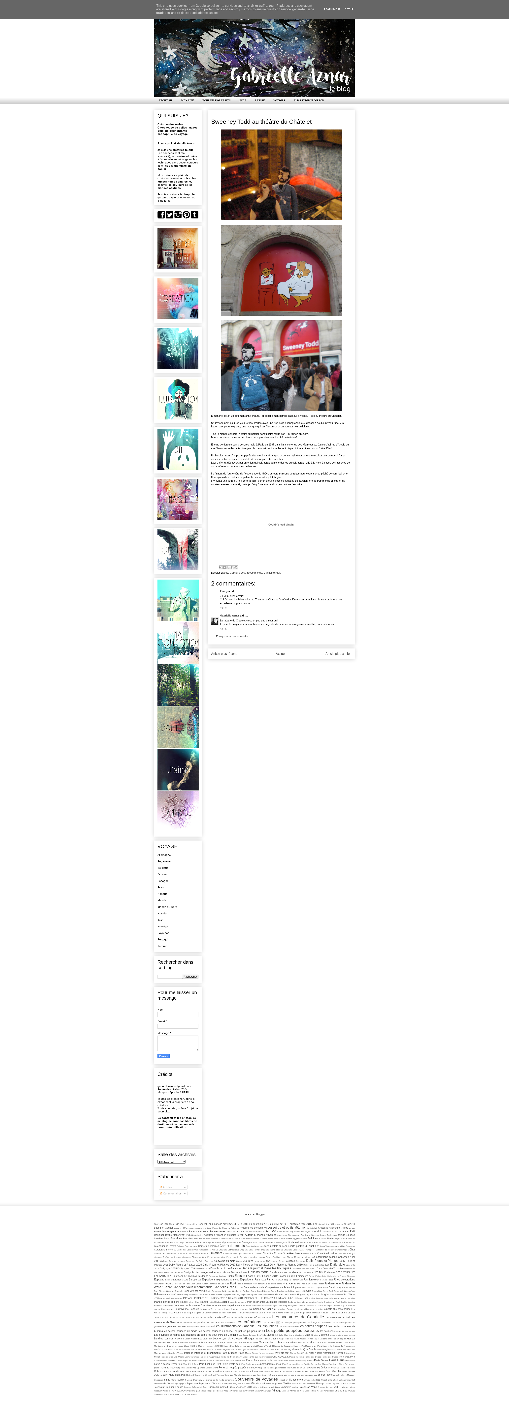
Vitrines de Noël (296, 1391)
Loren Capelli (191, 1339)
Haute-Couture (175, 1294)
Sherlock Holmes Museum (343, 1375)
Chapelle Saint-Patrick (250, 1250)
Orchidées (198, 1357)
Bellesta (322, 1239)
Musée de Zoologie (237, 1349)
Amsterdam (160, 1231)
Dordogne (202, 1276)
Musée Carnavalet (248, 1346)
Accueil (281, 653)
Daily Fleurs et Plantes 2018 (252, 1264)
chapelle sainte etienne (272, 1250)
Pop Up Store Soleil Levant (205, 1368)
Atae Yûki (336, 1231)
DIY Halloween (175, 1276)
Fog (183, 1284)
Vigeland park (193, 1391)
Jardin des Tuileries (276, 1302)
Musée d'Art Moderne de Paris (307, 1346)
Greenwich (339, 1291)
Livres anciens (336, 1335)
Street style (296, 1379)
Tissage (320, 1383)
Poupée (233, 1367)
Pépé (185, 1364)
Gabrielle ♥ (333, 1283)
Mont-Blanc (350, 1342)
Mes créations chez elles (274, 1342)
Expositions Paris (250, 1279)
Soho (173, 1380)
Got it (349, 9)
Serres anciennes (309, 1375)
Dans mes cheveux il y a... (304, 1269)
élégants (351, 1276)
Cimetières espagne (211, 1257)
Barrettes (188, 1238)
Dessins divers (239, 1272)
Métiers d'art (296, 1342)
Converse (209, 1261)
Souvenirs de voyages (256, 1379)
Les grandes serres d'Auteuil (200, 1326)
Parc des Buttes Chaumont (227, 1360)
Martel (246, 1342)
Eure (186, 1280)
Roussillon (320, 1371)
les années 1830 (173, 1317)
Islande (162, 913)
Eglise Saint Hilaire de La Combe (330, 1276)
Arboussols (259, 1231)
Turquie (162, 946)
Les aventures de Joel (337, 1317)
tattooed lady (230, 1384)
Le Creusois (269, 1313)
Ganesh (324, 1287)
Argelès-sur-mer (297, 1231)
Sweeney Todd (306, 415)
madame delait (263, 1339)
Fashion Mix (297, 1280)
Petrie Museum (252, 1364)
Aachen (169, 1227)
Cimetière (215, 1253)
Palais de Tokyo (296, 1357)
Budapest (293, 1242)
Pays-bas (163, 932)
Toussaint (159, 1387)
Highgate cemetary (231, 1295)
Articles (167, 1187)
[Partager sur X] (228, 567)
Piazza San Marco (319, 1364)
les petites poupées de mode (180, 1331)
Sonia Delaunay (194, 1380)
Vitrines (285, 1391)
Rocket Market (301, 1371)
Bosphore (210, 1242)
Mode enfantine (318, 1342)
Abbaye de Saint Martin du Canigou (212, 1228)
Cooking (240, 1261)
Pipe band (333, 1364)
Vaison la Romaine (261, 1387)
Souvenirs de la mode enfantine (218, 1380)
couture (274, 1261)
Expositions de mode (227, 1279)
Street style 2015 (312, 1380)
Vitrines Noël (310, 1391)
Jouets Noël (168, 1305)
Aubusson (209, 1235)
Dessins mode (258, 1272)
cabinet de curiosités (330, 1242)
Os (263, 1357)
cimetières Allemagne (192, 1257)
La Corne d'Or (206, 1309)
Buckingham (281, 1242)
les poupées (326, 1331)
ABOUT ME (166, 100)
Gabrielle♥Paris (272, 572)
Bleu (345, 1239)
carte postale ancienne (276, 1246)
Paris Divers (321, 1360)
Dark (319, 1268)
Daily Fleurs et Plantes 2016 (185, 1264)
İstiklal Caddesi (216, 1302)
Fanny (224, 591)
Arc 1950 (270, 1231)
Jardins (312, 1302)
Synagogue (180, 1384)
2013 (233, 1223)
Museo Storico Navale (255, 1353)
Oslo (274, 1356)
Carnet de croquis (232, 1245)
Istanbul (204, 1302)
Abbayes (235, 1228)
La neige (319, 1309)
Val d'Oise (275, 1387)
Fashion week (311, 1279)
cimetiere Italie (309, 1253)
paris (269, 1360)
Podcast (174, 1367)
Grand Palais (277, 1291)
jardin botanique (237, 1302)
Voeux (320, 1391)
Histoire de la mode (285, 1294)
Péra (196, 1364)
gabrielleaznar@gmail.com (174, 1086)
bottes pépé (221, 1242)
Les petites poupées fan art (249, 1331)
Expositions (209, 1279)
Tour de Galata (347, 1384)
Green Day (317, 1291)
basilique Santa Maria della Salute (269, 1239)
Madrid (274, 1338)
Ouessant (283, 1356)
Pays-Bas (176, 1364)
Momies (331, 1342)
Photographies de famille (298, 1364)
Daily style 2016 (186, 1268)
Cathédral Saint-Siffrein (187, 1250)
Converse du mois (224, 1260)
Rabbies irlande (163, 1371)
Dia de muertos (278, 1272)
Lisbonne (324, 1334)
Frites (314, 1284)
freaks (297, 1283)
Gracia (253, 1291)
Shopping (158, 1380)
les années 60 (249, 1317)
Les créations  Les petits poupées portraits (284, 1322)
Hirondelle (262, 1295)
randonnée (179, 1371)
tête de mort (258, 1383)
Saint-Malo (168, 1374)
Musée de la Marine (197, 1349)
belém (304, 1239)
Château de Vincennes (187, 1253)
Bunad (303, 1242)
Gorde (208, 1291)
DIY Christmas (327, 1272)
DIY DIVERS (343, 1272)
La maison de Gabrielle (262, 1308)
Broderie (271, 1242)
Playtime (164, 1367)
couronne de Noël (262, 1261)
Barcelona (176, 1238)
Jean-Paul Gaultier (339, 1302)
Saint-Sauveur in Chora (200, 1375)
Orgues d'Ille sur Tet (252, 1357)
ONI (175, 1357)
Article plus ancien (338, 653)
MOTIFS (193, 1346)
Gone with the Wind (194, 1291)
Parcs (242, 1360)
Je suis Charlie (323, 1302)
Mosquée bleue (182, 1346)
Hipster (254, 1295)
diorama (296, 1272)
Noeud (318, 1353)
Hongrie (162, 893)
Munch (219, 1345)
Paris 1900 (278, 1360)
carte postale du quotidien (304, 1246)
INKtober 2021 (286, 1298)
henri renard (216, 1295)
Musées (188, 1352)
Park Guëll (350, 1360)
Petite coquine (237, 1364)
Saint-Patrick (181, 1374)
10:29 (223, 608)
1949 (182, 1224)
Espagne (163, 880)
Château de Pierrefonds (165, 1253)
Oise (171, 1357)
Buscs (317, 1242)
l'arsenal (301, 1305)
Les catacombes (227, 1322)
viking (203, 1391)
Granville (306, 1291)
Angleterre (164, 861)
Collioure (164, 1261)
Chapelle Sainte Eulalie (295, 1250)
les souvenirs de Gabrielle (223, 1334)
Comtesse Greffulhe (195, 1261)
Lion (316, 1335)
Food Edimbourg (244, 1284)
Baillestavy (332, 1235)
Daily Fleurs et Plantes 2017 (219, 1264)
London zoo (349, 1335)
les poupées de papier (344, 1331)
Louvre (217, 1338)
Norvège (162, 926)
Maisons (323, 1339)
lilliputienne (289, 1335)
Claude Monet (293, 1257)
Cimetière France (292, 1253)
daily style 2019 (202, 1269)
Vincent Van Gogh (263, 1391)
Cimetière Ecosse (272, 1253)
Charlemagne (342, 1250)
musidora (270, 1353)
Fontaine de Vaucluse (219, 1284)
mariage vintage (217, 1342)
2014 (239, 1223)
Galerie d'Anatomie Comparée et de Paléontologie (271, 1287)
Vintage (276, 1390)
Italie (160, 920)
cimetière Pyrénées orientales (167, 1257)
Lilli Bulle (279, 1335)
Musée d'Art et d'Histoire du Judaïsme (275, 1346)
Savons (273, 1375)
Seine (280, 1375)
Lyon (224, 1339)
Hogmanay (303, 1294)
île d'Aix (348, 1294)
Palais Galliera (347, 1356)
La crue (217, 1309)
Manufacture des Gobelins (166, 1342)
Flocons (177, 1284)
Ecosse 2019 (270, 1275)
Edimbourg (302, 1276)
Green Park (327, 1291)
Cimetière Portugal (346, 1253)
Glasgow (170, 1291)
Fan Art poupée (283, 1280)
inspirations (317, 1298)
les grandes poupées (174, 1326)
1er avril (202, 1224)
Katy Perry (282, 1305)
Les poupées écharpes (167, 1334)
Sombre (181, 1379)
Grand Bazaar (263, 1291)
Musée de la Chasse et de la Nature (171, 1349)
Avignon (296, 1235)
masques (254, 1342)
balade (341, 1235)
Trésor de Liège (199, 1387)
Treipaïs (187, 1387)
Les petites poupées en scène (215, 1331)
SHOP (242, 100)
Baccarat (315, 1235)
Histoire (270, 1295)
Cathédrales (233, 1250)
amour (352, 1228)
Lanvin (260, 1313)
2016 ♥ (310, 1223)
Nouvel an (350, 1353)
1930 (171, 1224)
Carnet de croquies (208, 1246)
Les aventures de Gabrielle (298, 1316)
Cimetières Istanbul (248, 1257)
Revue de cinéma (213, 1371)
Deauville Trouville (332, 1268)
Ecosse (162, 874)
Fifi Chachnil (159, 1284)
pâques (195, 1360)
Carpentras (258, 1246)
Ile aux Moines (336, 1295)
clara (284, 1257)
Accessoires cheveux (251, 1227)
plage (156, 1368)
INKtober (188, 1298)
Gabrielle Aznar (229, 615)
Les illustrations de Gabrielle (234, 1326)
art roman (326, 1231)
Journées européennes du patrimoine (221, 1305)
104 (156, 1224)
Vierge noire (168, 1391)
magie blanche (286, 1339)
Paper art (187, 1360)
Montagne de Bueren (164, 1346)
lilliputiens (299, 1335)
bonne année (192, 1242)
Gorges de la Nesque (222, 1291)
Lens (333, 1313)
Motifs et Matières (206, 1346)
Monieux (340, 1342)
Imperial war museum (172, 1298)
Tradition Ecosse (174, 1387)
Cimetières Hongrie (230, 1257)
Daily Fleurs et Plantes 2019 (286, 1264)
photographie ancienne (273, 1364)
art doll (317, 1231)
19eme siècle (191, 1224)
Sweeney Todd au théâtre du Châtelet (261, 121)
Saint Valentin (333, 1371)
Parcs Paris (252, 1360)
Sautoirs (266, 1375)
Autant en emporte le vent (230, 1235)
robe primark (275, 1371)
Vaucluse (305, 1387)
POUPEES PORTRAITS (216, 100)
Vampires (286, 1387)
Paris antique (290, 1360)
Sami (226, 1375)
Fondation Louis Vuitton (197, 1284)
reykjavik (226, 1371)
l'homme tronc (167, 1309)
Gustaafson (349, 1291)
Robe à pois (252, 1371)
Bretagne (247, 1242)
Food (233, 1283)
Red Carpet (191, 1371)
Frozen (321, 1284)
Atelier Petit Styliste (183, 1235)
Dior (289, 1272)
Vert (336, 1387)
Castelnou (350, 1246)
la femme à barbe (230, 1309)
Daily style (337, 1264)
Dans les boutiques (277, 1268)
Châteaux (203, 1253)
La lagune (243, 1309)
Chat (352, 1249)
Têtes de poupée (274, 1384)
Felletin (323, 1280)
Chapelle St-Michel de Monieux (320, 1250)
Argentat (309, 1231)
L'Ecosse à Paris (313, 1305)
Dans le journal (252, 1268)
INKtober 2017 (219, 1298)
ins (310, 1298)
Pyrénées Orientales (328, 1367)
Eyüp (263, 1280)
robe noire (264, 1371)
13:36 (223, 629)
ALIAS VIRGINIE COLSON (309, 100)
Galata (240, 1287)
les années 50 (234, 1317)
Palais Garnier (160, 1360)
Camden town (191, 1246)
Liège (271, 1334)
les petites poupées (313, 1326)
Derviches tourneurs (173, 1272)
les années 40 (218, 1317)
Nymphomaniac (161, 1357)
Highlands (245, 1295)
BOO (202, 1242)
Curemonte (300, 1261)
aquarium (249, 1231)
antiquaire (231, 1231)
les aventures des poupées (192, 1322)
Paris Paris (337, 1360)
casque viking (338, 1246)
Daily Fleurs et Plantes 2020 (316, 1265)
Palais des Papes (330, 1357)
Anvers (240, 1231)
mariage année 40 (198, 1342)
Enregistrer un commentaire (232, 636)
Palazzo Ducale (175, 1360)
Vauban (295, 1387)
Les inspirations (267, 1326)
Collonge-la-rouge (177, 1261)
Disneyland (308, 1272)
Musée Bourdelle (231, 1346)
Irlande (161, 900)
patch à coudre (162, 1364)
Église (312, 1276)
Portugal (162, 939)
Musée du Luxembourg (280, 1349)
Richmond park (238, 1371)
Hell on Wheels (203, 1295)
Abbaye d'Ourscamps (184, 1228)
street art (284, 1380)
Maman (351, 1338)
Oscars (268, 1357)
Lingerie (308, 1334)
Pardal (263, 1360)
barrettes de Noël (202, 1239)
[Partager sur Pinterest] (236, 567)
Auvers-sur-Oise (284, 1235)
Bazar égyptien (293, 1239)
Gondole (179, 1291)
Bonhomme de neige (174, 1242)
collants (333, 1257)
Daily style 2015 (168, 1268)
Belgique (162, 867)
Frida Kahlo (306, 1284)
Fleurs (169, 1283)
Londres (158, 1338)
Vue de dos (341, 1390)
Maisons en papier (337, 1339)
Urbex (231, 1387)
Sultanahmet (345, 1380)
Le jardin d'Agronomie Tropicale (305, 1313)
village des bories (215, 1391)
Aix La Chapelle (319, 1227)
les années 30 (203, 1317)
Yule (165, 1394)
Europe (193, 1279)
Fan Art (271, 1279)
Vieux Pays (180, 1390)
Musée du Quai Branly (304, 1349)
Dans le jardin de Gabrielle (225, 1268)
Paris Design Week (305, 1360)
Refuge (200, 1371)
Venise (315, 1387)
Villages (227, 1391)
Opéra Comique (185, 1357)
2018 (346, 1224)
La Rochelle (177, 1312)
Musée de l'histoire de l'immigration (338, 1346)
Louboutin (207, 1339)
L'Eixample (327, 1305)
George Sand (342, 1287)
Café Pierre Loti (347, 1242)
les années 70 (264, 1317)
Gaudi (332, 1287)
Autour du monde (255, 1234)
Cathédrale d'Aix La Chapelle (213, 1250)
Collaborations (320, 1256)
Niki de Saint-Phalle (299, 1353)
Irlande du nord (171, 1302)
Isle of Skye (193, 1302)
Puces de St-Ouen (299, 1368)
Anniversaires (217, 1231)
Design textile (191, 1272)
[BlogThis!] (224, 567)
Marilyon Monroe (234, 1342)
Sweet (170, 1383)
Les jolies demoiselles (289, 1326)
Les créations (248, 1321)
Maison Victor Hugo (309, 1339)
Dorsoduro (214, 1276)
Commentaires (172, 1193)
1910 (166, 1224)
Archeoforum (283, 1231)
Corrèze (248, 1261)
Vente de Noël (326, 1387)
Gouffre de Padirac (241, 1291)
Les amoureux (344, 1312)
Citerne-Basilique (273, 1257)
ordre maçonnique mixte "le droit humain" (223, 1357)
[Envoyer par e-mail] (221, 567)
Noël (311, 1352)
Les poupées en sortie (194, 1334)
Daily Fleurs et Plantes (322, 1260)
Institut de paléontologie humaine (339, 1298)
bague (323, 1235)
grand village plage (292, 1291)
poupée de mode (247, 1367)
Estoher (168, 1280)
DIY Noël (188, 1276)
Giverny (162, 1291)
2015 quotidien (292, 1224)
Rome (311, 1371)
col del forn (306, 1257)
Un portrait (222, 1387)
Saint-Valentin (217, 1375)
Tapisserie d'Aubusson (211, 1383)
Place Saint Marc (347, 1364)
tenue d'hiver (244, 1384)
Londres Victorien (174, 1338)
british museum (260, 1242)
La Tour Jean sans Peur (230, 1313)
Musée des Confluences (258, 1349)
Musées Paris (236, 1352)
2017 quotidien (336, 1224)
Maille (296, 1339)
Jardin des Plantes (255, 1302)
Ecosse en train (287, 1276)
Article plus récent (223, 653)
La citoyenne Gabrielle (187, 1309)
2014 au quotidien (253, 1224)
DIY (316, 1272)
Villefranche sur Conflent (242, 1391)
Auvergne (271, 1235)
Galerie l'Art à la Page (309, 1287)
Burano (310, 1242)
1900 (160, 1224)
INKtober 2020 (269, 1298)
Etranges (178, 1279)
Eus (199, 1280)
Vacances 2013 (244, 1387)
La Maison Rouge (285, 1309)
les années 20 (188, 1317)
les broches (212, 1322)
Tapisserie (192, 1383)
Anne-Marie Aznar (199, 1231)
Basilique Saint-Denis (221, 1239)
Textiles (287, 1383)
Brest (239, 1242)
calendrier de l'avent (165, 1246)
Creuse (282, 1261)
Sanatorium (247, 1375)
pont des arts (185, 1368)
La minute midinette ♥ (304, 1309)
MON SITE (187, 100)
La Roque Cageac (192, 1313)
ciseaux (261, 1257)
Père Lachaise (207, 1364)
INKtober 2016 (202, 1298)
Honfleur (314, 1294)
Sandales (257, 1375)
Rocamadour (288, 1371)
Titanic (328, 1384)
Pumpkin (312, 1368)
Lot (200, 1338)
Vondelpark (328, 1391)
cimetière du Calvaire (252, 1253)
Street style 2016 (329, 1380)
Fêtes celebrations (344, 1279)
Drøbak (222, 1276)
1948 (176, 1224)
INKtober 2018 (236, 1298)
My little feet (282, 1352)
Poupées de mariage (267, 1368)
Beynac (338, 1239)
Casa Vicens (326, 1246)
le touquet (325, 1313)
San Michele (235, 1375)
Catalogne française (165, 1249)
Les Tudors (262, 1335)
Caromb (249, 1246)
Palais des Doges (313, 1357)
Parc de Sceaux (206, 1360)
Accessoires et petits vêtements (286, 1227)
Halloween (160, 1294)
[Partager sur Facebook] (232, 567)
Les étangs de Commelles (319, 1322)
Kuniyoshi (292, 1305)
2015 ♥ (267, 1223)
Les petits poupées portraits (292, 1330)
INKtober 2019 (252, 1298)
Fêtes (330, 1280)
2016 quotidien (322, 1224)
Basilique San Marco (242, 1239)
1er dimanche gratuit (218, 1224)
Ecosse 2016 (253, 1275)
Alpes (345, 1227)
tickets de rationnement (303, 1384)
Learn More (332, 9)
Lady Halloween (249, 1313)
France (161, 887)
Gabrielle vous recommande (246, 572)
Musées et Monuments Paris (210, 1352)
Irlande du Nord (167, 906)
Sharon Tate (324, 1374)
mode (306, 1342)
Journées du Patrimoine (187, 1305)
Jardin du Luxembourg (298, 1302)
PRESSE (260, 100)
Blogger (260, 1214)
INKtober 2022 (301, 1298)
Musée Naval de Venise (173, 1353)
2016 (303, 1224)
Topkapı (336, 1384)
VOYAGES (279, 100)
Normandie (329, 1353)
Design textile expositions (215, 1272)
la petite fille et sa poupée (338, 1309)
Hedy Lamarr (189, 1295)
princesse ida (284, 1368)
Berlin (330, 1238)
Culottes (290, 1261)
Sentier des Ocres (292, 1375)
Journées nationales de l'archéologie (260, 1305)
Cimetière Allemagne (232, 1253)
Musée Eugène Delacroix (328, 1349)
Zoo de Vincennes (188, 1394)
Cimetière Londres (327, 1253)
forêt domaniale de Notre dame (267, 1284)
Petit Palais (222, 1364)
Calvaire (180, 1246)
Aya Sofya (306, 1235)
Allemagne (164, 854)
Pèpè (190, 1364)
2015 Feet (277, 1224)
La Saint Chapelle (210, 1313)
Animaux (184, 1231)
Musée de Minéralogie (217, 1349)
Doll (195, 1276)
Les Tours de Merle (247, 1335)
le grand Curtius (283, 1313)
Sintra (167, 1379)
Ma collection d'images (240, 1338)
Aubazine (198, 1235)
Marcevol (184, 1342)
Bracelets (231, 1242)
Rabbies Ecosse (347, 1368)
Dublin (230, 1276)
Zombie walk (173, 1394)
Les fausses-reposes (341, 1322)
